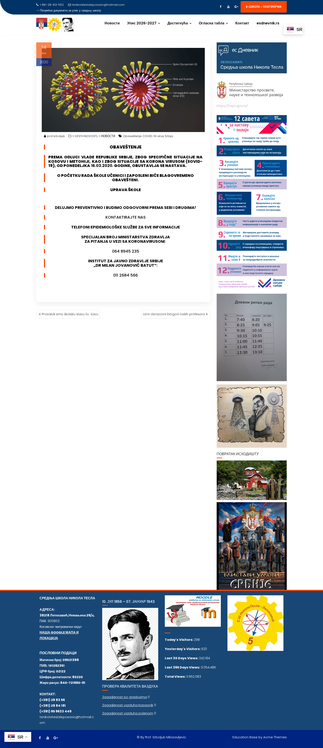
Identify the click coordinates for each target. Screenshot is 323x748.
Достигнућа (177, 23)
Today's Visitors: (179, 640)
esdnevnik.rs (268, 23)
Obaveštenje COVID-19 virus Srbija (148, 136)
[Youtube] (228, 6)
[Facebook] (220, 6)
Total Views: (175, 676)
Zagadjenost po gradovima (124, 697)
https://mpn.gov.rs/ (232, 106)
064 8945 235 (125, 251)
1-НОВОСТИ (107, 136)
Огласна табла (211, 23)
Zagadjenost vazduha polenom (127, 713)
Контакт (242, 23)
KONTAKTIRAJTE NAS (125, 217)
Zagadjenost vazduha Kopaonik (127, 705)
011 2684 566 (125, 275)
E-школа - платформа (263, 7)
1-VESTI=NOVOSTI (85, 136)
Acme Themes (275, 737)
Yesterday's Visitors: (183, 649)
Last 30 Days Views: (182, 658)
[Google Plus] (236, 6)
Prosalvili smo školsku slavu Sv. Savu (70, 314)
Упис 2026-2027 (141, 23)
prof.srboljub (56, 136)
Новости (112, 23)
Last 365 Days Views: (183, 667)
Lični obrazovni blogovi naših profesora (174, 314)
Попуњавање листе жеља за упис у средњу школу (74, 10)
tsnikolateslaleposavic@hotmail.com (98, 5)
